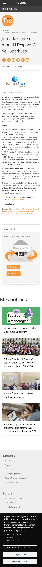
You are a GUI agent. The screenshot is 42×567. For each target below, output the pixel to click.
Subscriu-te (13, 267)
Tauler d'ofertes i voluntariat (16, 478)
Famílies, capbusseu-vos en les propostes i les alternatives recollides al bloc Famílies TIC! (20, 428)
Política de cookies (13, 540)
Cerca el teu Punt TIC (13, 482)
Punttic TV (9, 469)
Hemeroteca (13, 273)
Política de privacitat (13, 534)
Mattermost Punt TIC (13, 502)
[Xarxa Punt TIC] (8, 20)
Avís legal (9, 537)
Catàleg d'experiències (13, 473)
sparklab (21, 211)
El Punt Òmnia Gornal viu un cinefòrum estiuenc (19, 395)
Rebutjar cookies (20, 554)
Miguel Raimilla (27, 214)
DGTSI (15, 211)
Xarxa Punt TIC (10, 8)
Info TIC (8, 460)
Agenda (8, 465)
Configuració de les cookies (20, 548)
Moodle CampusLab (12, 507)
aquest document (17, 200)
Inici (3, 30)
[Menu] (4, 3)
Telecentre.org (23, 209)
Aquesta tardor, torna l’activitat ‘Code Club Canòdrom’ (20, 330)
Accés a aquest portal (13, 498)
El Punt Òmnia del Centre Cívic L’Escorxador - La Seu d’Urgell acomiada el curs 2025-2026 (20, 363)
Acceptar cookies (20, 561)
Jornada (13, 209)
